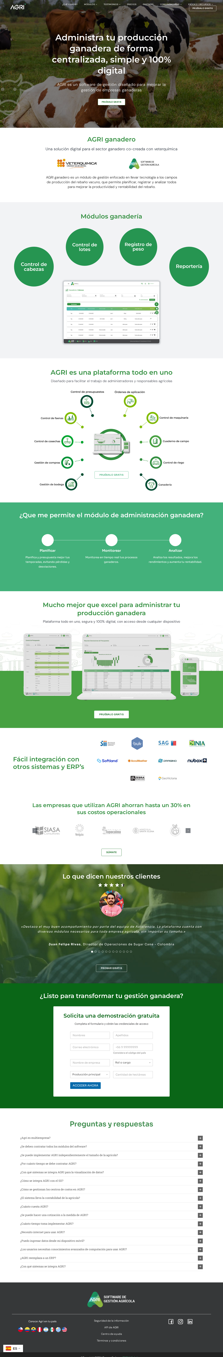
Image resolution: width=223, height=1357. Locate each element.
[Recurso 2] (58, 412)
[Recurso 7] (164, 436)
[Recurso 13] (87, 390)
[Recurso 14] (164, 412)
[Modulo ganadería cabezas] (111, 282)
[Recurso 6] (164, 457)
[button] (34, 830)
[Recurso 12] (129, 390)
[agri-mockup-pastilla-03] (111, 422)
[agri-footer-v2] (111, 1292)
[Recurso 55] (58, 457)
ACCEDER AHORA (85, 1085)
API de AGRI (111, 1327)
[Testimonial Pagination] (92, 952)
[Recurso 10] (58, 474)
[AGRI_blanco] (18, 4)
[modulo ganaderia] (164, 474)
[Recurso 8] (58, 436)
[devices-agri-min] (111, 631)
